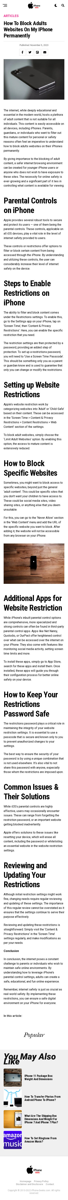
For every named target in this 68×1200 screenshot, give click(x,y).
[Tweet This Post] (30, 52)
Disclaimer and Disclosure (29, 1184)
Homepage (25, 1181)
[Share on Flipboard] (37, 52)
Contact (50, 1184)
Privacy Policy (41, 1181)
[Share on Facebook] (22, 52)
